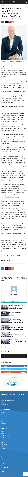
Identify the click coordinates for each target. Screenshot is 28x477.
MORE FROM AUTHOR (15, 301)
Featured (3, 417)
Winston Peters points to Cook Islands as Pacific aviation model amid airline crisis (17, 327)
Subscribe (23, 372)
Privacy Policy (4, 404)
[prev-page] (2, 347)
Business (7, 5)
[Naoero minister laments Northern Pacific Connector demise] (5, 334)
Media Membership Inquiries (8, 400)
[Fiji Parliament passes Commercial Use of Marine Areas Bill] (5, 313)
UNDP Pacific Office (6, 435)
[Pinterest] (9, 22)
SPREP (2, 446)
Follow (24, 369)
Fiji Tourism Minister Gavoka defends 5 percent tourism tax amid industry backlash (17, 307)
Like (25, 366)
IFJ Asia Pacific (4, 467)
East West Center (5, 444)
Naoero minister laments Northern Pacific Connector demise (17, 334)
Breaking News (4, 308)
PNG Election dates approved (22, 278)
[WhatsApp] (12, 22)
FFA (2, 456)
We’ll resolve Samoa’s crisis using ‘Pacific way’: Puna (7, 279)
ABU (2, 469)
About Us (3, 402)
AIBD (2, 471)
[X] (6, 22)
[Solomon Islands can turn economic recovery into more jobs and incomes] (5, 341)
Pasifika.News (4, 423)
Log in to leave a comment (14, 356)
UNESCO (3, 465)
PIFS (2, 431)
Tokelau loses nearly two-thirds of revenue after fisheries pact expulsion (16, 320)
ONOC (2, 463)
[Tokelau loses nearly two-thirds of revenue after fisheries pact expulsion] (5, 320)
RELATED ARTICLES (5, 301)
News (2, 414)
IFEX (2, 442)
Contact (3, 398)
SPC (2, 461)
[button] (2, 2)
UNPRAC (3, 433)
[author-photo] (14, 292)
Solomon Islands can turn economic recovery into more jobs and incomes (17, 341)
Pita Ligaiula (5, 18)
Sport (2, 421)
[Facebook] (2, 22)
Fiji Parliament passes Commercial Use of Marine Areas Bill (16, 314)
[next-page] (5, 347)
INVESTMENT (8, 260)
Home (2, 5)
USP (2, 459)
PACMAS (3, 448)
